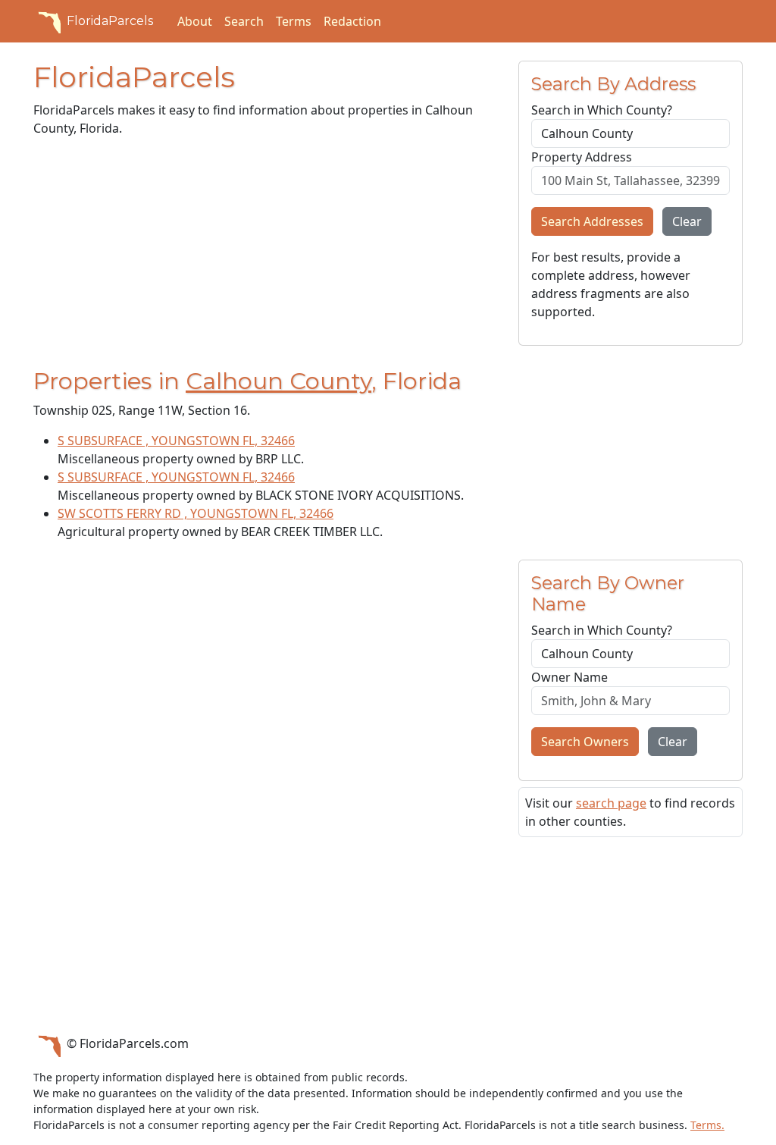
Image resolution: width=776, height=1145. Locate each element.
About (194, 21)
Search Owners (585, 741)
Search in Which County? (601, 110)
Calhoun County (278, 381)
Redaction (352, 21)
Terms (293, 21)
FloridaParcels (110, 21)
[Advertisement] (266, 255)
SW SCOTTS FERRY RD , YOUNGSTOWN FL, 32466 (195, 513)
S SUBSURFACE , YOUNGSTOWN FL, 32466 (176, 440)
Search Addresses (592, 221)
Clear (687, 221)
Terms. (707, 1125)
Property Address (581, 157)
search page (611, 803)
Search (244, 21)
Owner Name (569, 677)
